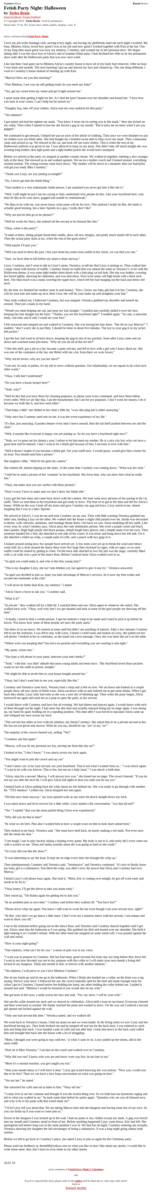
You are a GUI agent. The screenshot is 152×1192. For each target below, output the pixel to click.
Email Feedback (12, 16)
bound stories (76, 1188)
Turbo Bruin (19, 13)
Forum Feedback (32, 16)
